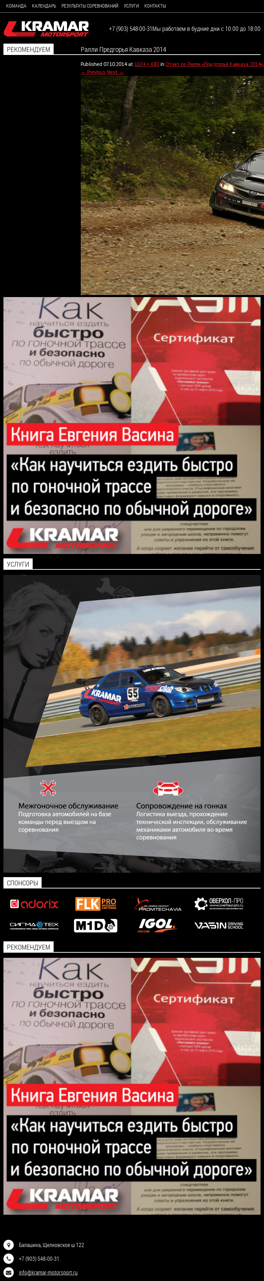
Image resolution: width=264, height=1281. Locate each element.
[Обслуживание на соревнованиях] (132, 871)
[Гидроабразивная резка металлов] (34, 934)
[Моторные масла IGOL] (157, 934)
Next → (115, 72)
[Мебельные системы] (95, 912)
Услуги (131, 5)
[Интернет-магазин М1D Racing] (95, 934)
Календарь (44, 5)
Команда (16, 5)
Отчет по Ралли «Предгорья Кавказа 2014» (214, 64)
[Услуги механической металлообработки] (219, 912)
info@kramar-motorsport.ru (48, 1272)
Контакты (155, 5)
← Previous (93, 72)
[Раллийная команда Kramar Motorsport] (46, 29)
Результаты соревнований (90, 5)
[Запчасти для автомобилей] (34, 912)
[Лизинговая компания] (157, 912)
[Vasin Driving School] (219, 934)
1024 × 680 (146, 64)
